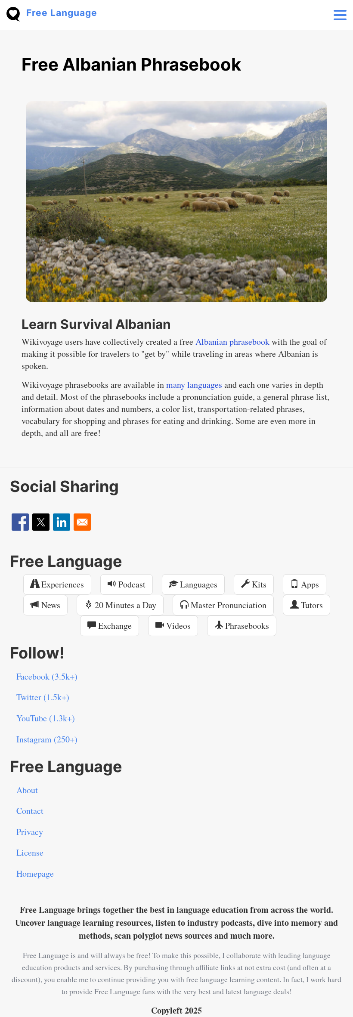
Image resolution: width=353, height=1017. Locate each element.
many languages (194, 384)
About (27, 790)
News (49, 605)
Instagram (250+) (46, 739)
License (29, 852)
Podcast (131, 584)
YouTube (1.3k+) (45, 718)
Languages (197, 584)
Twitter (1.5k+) (42, 697)
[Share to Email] (82, 522)
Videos (177, 625)
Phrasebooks (246, 625)
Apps (309, 584)
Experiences (61, 584)
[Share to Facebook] (20, 522)
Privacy (29, 832)
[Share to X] (41, 522)
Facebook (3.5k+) (46, 676)
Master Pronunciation (227, 605)
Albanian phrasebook (232, 341)
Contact (29, 810)
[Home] (16, 13)
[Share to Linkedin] (61, 522)
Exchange (114, 625)
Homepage (35, 873)
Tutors (311, 605)
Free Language (61, 12)
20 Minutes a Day (124, 605)
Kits (258, 584)
